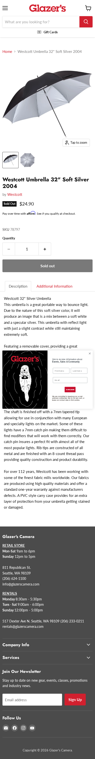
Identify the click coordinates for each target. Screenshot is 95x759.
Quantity (8, 238)
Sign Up (75, 699)
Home (7, 51)
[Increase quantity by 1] (45, 249)
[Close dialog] (90, 353)
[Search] (86, 21)
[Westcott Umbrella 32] (10, 160)
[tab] (18, 286)
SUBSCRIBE (70, 389)
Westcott (14, 194)
